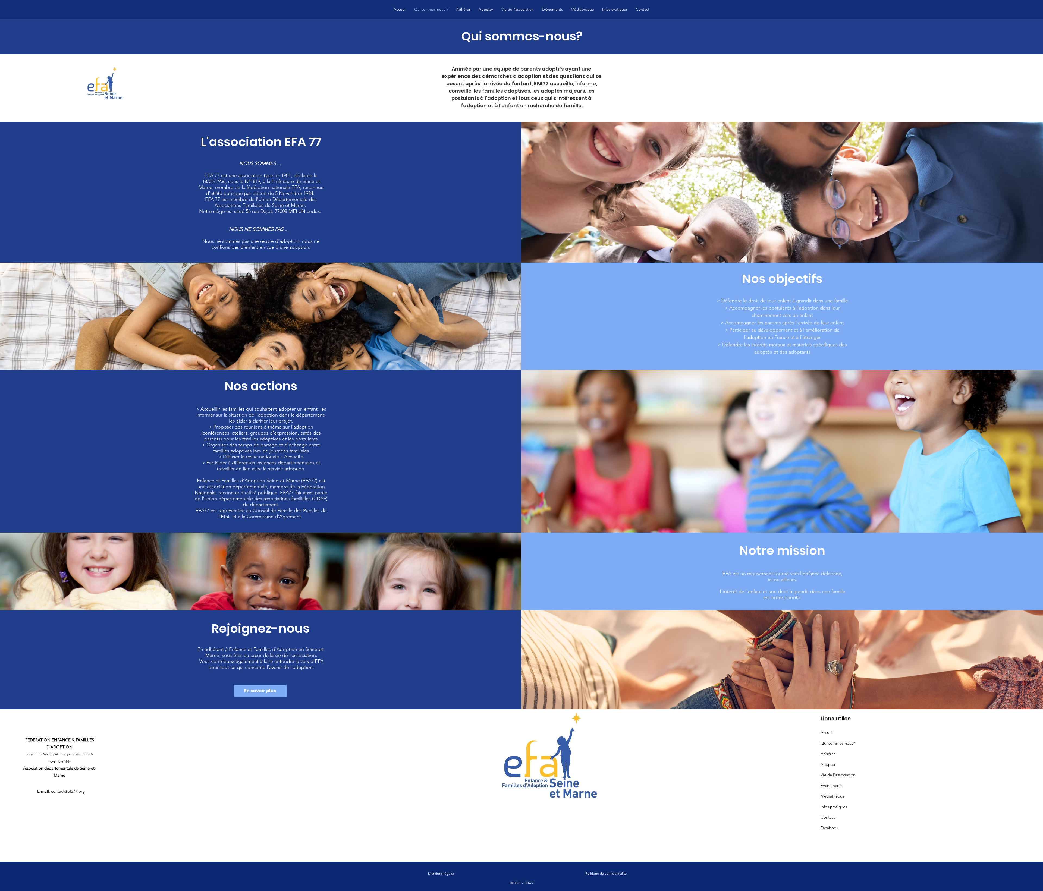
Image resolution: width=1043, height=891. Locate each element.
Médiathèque (832, 796)
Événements (831, 785)
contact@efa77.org (68, 791)
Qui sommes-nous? (838, 743)
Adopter (828, 764)
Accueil (827, 732)
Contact (828, 817)
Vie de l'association (838, 774)
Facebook (829, 827)
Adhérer (828, 753)
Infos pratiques (834, 806)
